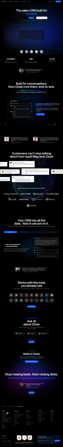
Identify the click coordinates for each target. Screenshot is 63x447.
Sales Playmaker (28, 424)
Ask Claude (32, 333)
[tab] (21, 51)
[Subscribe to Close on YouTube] (5, 438)
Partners (27, 418)
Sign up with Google (53, 442)
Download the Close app (42, 418)
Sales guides (28, 421)
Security (52, 421)
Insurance (15, 424)
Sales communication (5, 414)
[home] (4, 1)
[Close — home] (4, 435)
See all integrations (31, 306)
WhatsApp (3, 425)
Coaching (15, 420)
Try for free (58, 1)
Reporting (3, 417)
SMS (2, 424)
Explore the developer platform (31, 361)
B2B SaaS (15, 421)
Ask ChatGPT (20, 333)
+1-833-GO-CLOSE (41, 413)
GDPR (51, 418)
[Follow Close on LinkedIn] (3, 438)
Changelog (40, 421)
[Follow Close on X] (7, 438)
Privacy (52, 417)
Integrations (4, 428)
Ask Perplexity (43, 333)
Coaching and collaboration (6, 421)
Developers (40, 417)
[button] (11, 1)
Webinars (27, 415)
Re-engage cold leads (38, 110)
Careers (52, 414)
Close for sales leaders (17, 415)
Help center (40, 414)
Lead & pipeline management (6, 418)
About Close (52, 413)
